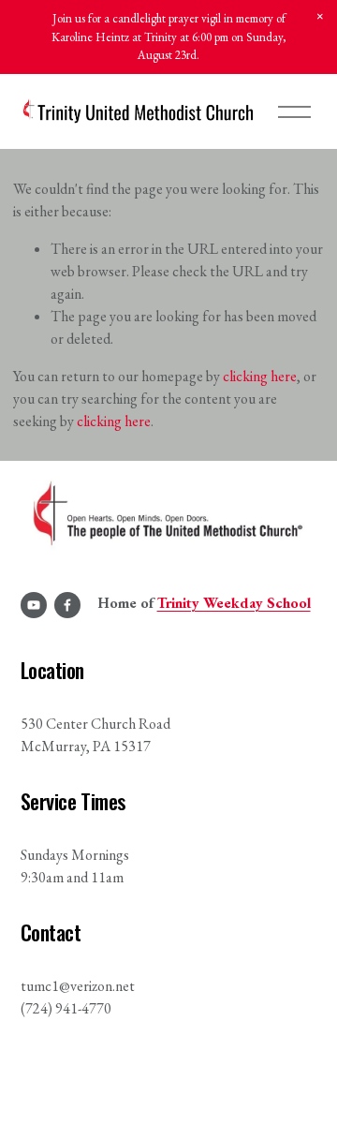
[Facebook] (67, 605)
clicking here (260, 376)
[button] (320, 17)
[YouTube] (34, 605)
